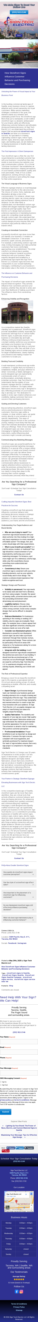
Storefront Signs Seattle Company (17, 976)
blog (11, 986)
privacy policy (5, 1100)
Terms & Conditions (19, 1304)
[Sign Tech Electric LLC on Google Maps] (19, 1211)
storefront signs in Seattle (18, 973)
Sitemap (19, 1310)
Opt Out (5, 1085)
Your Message (9, 1068)
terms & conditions (21, 1100)
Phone (6, 1058)
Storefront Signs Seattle (13, 975)
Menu (19, 35)
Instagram (22, 943)
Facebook (12, 943)
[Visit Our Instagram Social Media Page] (21, 1291)
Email (5, 1047)
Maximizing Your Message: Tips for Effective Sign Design (19, 1136)
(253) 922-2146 (19, 12)
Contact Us (19, 495)
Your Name (7, 1037)
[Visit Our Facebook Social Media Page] (17, 1291)
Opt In (4, 1082)
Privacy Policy (19, 1307)
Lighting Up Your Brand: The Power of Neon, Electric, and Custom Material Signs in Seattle (19, 1128)
